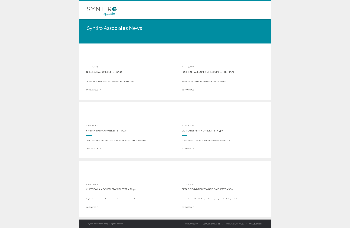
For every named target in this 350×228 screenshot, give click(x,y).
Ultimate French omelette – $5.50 (202, 130)
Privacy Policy (191, 224)
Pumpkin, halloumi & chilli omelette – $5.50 (208, 72)
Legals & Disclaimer (211, 224)
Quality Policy (255, 224)
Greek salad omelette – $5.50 (104, 72)
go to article (92, 90)
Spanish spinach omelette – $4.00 (106, 130)
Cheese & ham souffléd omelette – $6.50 (110, 189)
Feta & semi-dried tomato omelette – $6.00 (208, 189)
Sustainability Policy (235, 224)
